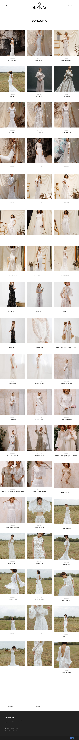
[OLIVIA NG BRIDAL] (39, 5)
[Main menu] (74, 6)
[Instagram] (6, 6)
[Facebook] (4, 6)
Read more (12, 43)
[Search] (69, 6)
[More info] (71, 6)
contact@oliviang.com (12, 728)
